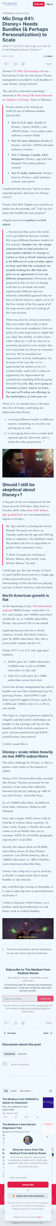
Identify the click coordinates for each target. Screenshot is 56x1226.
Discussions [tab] (25, 1091)
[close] (47, 1136)
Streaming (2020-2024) (15, 13)
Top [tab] (6, 1091)
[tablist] (15, 1054)
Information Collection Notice (33, 1008)
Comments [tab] (9, 1054)
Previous (11, 1033)
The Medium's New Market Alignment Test (19, 1126)
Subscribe (38, 4)
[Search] (51, 1091)
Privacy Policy (37, 1208)
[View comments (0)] (16, 64)
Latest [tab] (14, 1091)
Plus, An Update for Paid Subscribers (14, 1108)
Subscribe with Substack (30, 1195)
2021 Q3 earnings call (30, 71)
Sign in (49, 4)
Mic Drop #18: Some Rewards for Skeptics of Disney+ (27, 97)
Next (46, 1033)
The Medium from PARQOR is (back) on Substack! (20, 1101)
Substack (16, 1222)
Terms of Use (42, 1005)
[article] (28, 1108)
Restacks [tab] (22, 1054)
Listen (49, 56)
